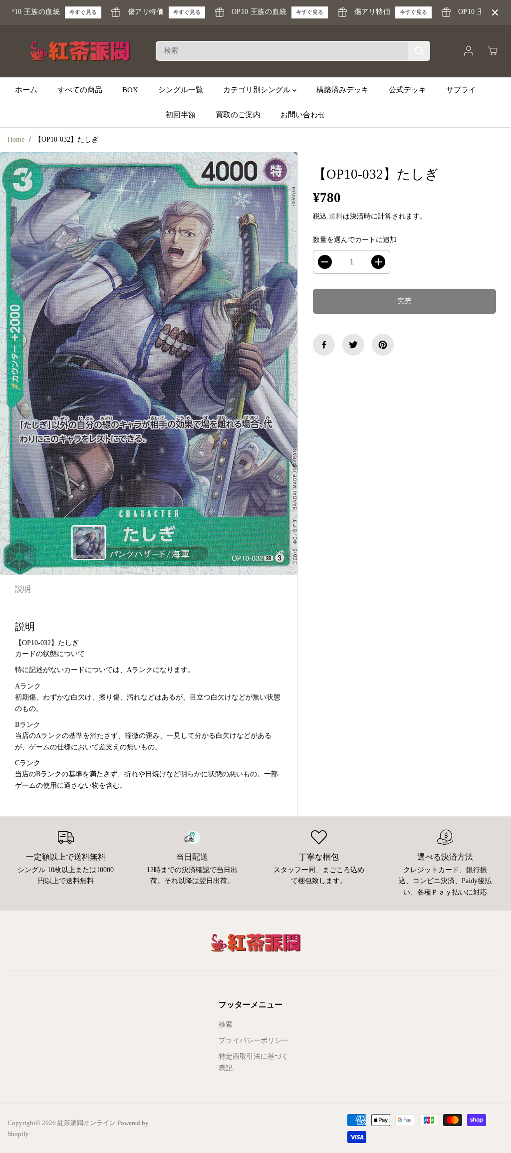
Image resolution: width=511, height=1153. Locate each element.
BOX (130, 90)
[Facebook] (324, 345)
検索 (226, 1024)
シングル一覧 (180, 90)
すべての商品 (79, 90)
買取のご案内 (238, 115)
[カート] (493, 51)
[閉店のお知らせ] (495, 12)
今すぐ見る (75, 12)
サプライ (461, 90)
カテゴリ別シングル (257, 90)
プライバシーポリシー (253, 1040)
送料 (336, 216)
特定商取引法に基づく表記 (253, 1062)
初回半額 (181, 115)
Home (15, 139)
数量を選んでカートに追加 (355, 239)
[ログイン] (469, 51)
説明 (23, 589)
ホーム (26, 90)
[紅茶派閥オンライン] (80, 51)
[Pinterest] (383, 345)
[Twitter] (353, 345)
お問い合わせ (302, 115)
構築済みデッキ (342, 90)
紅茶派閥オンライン (86, 1123)
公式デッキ (407, 90)
